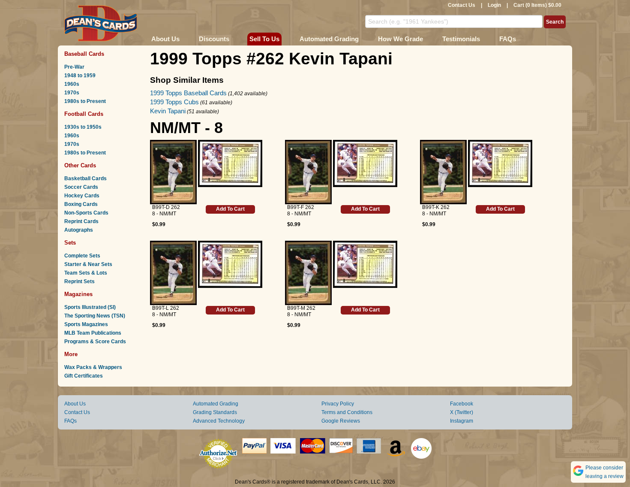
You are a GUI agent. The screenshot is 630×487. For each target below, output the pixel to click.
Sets (70, 242)
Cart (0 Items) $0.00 (537, 5)
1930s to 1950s (83, 127)
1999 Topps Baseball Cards (188, 93)
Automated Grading (329, 38)
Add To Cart (230, 209)
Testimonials (461, 38)
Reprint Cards (81, 221)
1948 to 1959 (80, 76)
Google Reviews (340, 421)
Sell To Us (264, 38)
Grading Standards (215, 412)
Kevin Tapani (168, 111)
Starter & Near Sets (88, 264)
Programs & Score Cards (95, 342)
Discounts (214, 38)
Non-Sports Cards (86, 213)
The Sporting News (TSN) (94, 316)
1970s (71, 93)
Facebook (461, 404)
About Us (165, 38)
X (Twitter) (461, 412)
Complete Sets (82, 256)
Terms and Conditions (346, 412)
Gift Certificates (83, 376)
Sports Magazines (86, 324)
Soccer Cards (81, 187)
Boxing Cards (81, 204)
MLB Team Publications (92, 333)
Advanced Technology (219, 421)
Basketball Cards (85, 178)
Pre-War (74, 67)
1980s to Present (85, 101)
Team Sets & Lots (85, 273)
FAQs (507, 38)
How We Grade (400, 38)
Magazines (78, 294)
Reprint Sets (79, 281)
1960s (71, 84)
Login (494, 5)
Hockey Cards (81, 196)
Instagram (461, 421)
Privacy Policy (337, 404)
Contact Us (461, 5)
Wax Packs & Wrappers (93, 367)
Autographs (78, 230)
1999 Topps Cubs (174, 102)
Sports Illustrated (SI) (90, 307)
